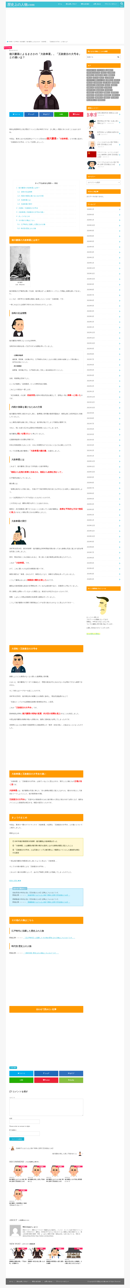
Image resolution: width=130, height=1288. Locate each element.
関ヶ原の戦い (91, 100)
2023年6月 (90, 300)
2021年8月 (90, 418)
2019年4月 (90, 568)
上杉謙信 (109, 70)
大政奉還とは (24, 200)
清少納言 (99, 92)
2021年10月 (91, 407)
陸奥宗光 (101, 100)
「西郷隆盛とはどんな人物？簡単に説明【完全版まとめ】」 (48, 902)
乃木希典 (111, 72)
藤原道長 (107, 95)
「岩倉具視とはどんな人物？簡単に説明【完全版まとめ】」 (48, 895)
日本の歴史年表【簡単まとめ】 (108, 114)
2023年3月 (90, 316)
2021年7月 (90, 423)
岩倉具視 (115, 82)
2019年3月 (90, 574)
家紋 (89, 82)
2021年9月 (90, 413)
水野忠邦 (90, 92)
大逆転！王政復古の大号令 (27, 208)
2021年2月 (90, 450)
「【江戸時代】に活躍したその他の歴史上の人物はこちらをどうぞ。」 (49, 938)
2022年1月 (90, 391)
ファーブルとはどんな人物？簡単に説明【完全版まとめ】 (108, 164)
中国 (103, 72)
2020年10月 (91, 472)
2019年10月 (91, 536)
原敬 (89, 77)
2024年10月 (91, 225)
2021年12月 (91, 397)
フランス (101, 70)
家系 (116, 80)
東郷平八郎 (91, 90)
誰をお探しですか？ (71, 4)
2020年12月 (91, 461)
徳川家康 (100, 85)
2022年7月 (90, 359)
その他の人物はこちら (25, 220)
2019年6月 (90, 558)
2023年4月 (90, 311)
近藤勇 (106, 97)
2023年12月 (91, 268)
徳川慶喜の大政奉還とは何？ (28, 188)
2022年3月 (90, 381)
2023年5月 (90, 306)
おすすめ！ (91, 70)
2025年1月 (90, 220)
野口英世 (114, 97)
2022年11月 (91, 338)
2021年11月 (91, 402)
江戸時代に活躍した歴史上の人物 (31, 224)
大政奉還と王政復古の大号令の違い (30, 212)
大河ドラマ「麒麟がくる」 (95, 80)
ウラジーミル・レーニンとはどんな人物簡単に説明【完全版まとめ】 (108, 154)
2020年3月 (90, 509)
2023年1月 (90, 327)
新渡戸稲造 (99, 87)
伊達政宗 (99, 75)
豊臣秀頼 (99, 97)
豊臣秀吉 (90, 97)
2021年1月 (90, 456)
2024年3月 (90, 252)
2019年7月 (90, 552)
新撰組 (90, 87)
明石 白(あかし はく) (30, 1227)
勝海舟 (111, 75)
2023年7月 (90, 295)
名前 (10, 1118)
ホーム (60, 4)
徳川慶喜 (13, 1067)
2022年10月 (91, 343)
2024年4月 (90, 247)
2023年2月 (90, 322)
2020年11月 (91, 466)
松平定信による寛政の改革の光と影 (108, 133)
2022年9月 (90, 348)
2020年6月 (90, 493)
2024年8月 (90, 236)
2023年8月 (90, 289)
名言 (95, 77)
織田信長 (99, 95)
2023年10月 (91, 279)
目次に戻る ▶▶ (15, 881)
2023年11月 (91, 273)
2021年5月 (90, 434)
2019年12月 (91, 525)
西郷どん (116, 95)
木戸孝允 (108, 87)
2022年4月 (90, 375)
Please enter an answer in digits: (19, 1126)
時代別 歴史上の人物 (26, 228)
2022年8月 (90, 354)
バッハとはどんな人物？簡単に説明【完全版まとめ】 (108, 144)
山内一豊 (106, 82)
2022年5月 (90, 370)
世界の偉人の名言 (93, 72)
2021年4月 (90, 440)
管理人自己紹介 (85, 4)
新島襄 (114, 85)
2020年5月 (90, 499)
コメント (12, 1097)
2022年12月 (91, 332)
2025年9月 (90, 214)
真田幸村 (114, 92)
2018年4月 (90, 579)
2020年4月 (90, 504)
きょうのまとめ (23, 216)
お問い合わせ (97, 4)
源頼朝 (106, 92)
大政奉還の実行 (24, 204)
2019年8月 (90, 547)
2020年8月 (90, 482)
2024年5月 (90, 241)
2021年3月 (90, 445)
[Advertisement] (65, 25)
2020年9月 (90, 477)
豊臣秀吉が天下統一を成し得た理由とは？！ (108, 122)
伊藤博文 (90, 75)
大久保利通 (109, 77)
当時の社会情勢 (24, 192)
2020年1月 (90, 520)
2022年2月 (90, 386)
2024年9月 (90, 230)
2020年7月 (90, 488)
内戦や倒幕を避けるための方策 (30, 196)
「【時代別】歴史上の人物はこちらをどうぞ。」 (41, 953)
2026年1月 (90, 209)
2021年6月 (90, 429)
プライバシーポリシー (111, 4)
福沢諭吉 (90, 95)
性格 (107, 85)
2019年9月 (90, 541)
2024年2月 (90, 257)
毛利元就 (108, 90)
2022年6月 (90, 365)
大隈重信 (109, 80)
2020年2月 (90, 515)
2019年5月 (90, 563)
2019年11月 (91, 531)
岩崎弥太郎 (91, 85)
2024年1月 (90, 263)
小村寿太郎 (98, 82)
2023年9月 (90, 284)
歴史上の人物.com (20, 4)
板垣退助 (100, 90)
